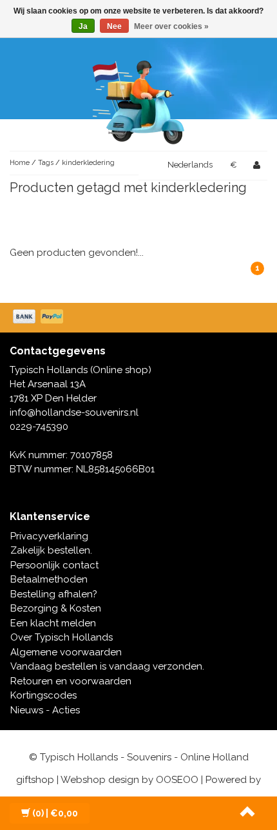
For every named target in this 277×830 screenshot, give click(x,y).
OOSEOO (177, 780)
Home (20, 163)
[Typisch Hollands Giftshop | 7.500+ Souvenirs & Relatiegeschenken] (138, 100)
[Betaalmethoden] (39, 317)
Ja (83, 26)
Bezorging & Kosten (55, 608)
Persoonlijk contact (54, 565)
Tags (45, 163)
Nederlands (190, 164)
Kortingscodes (43, 695)
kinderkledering (88, 163)
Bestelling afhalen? (53, 594)
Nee (114, 26)
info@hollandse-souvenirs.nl (74, 412)
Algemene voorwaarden (66, 652)
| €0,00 (55, 813)
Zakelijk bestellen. (51, 550)
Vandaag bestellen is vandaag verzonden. (107, 666)
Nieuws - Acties (45, 710)
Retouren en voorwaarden (70, 681)
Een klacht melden (53, 623)
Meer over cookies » (171, 26)
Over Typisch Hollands (61, 637)
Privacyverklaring (49, 536)
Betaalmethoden (49, 579)
